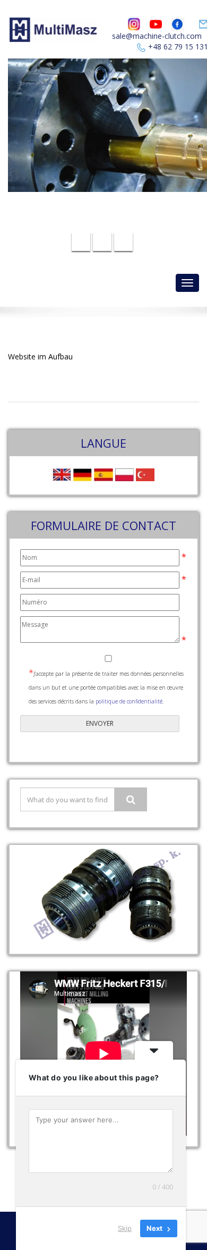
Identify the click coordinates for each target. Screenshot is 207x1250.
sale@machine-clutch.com (157, 36)
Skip (125, 1228)
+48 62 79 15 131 (110, 222)
